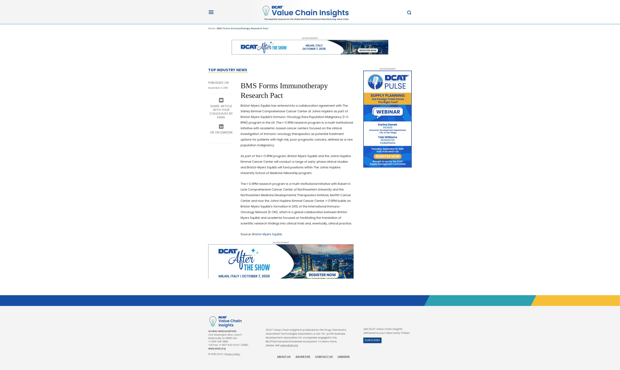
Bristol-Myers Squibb (267, 234)
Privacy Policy (232, 354)
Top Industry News (227, 70)
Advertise (302, 357)
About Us (284, 357)
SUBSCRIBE (372, 340)
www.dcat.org (217, 348)
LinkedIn (344, 357)
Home (211, 28)
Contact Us (324, 357)
